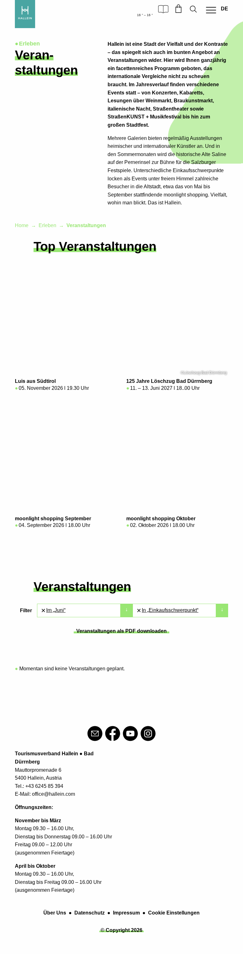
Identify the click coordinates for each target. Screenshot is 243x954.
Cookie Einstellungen (174, 912)
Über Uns (54, 912)
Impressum (126, 912)
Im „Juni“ (55, 610)
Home (21, 225)
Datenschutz (89, 912)
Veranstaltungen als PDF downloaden (121, 631)
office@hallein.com (53, 794)
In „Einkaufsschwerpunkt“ (170, 610)
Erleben (47, 225)
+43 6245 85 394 (44, 786)
